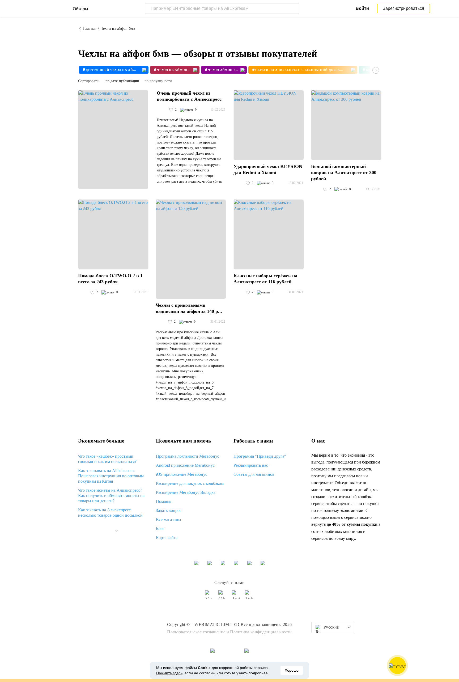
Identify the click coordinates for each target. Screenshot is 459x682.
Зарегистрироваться (403, 8)
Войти (362, 8)
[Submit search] (293, 8)
